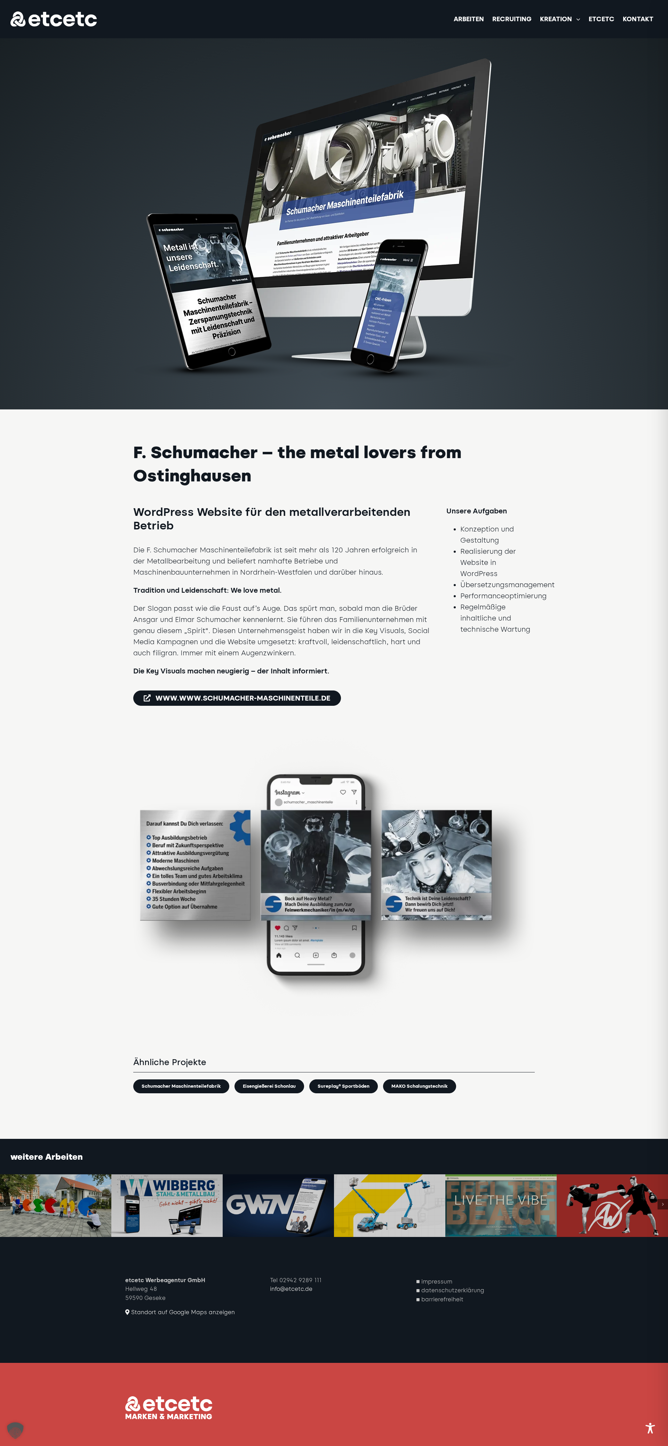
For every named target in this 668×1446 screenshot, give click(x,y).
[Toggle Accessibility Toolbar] (650, 1428)
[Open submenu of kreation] (580, 19)
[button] (5, 1204)
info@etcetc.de (291, 1289)
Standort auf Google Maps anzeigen (182, 1312)
